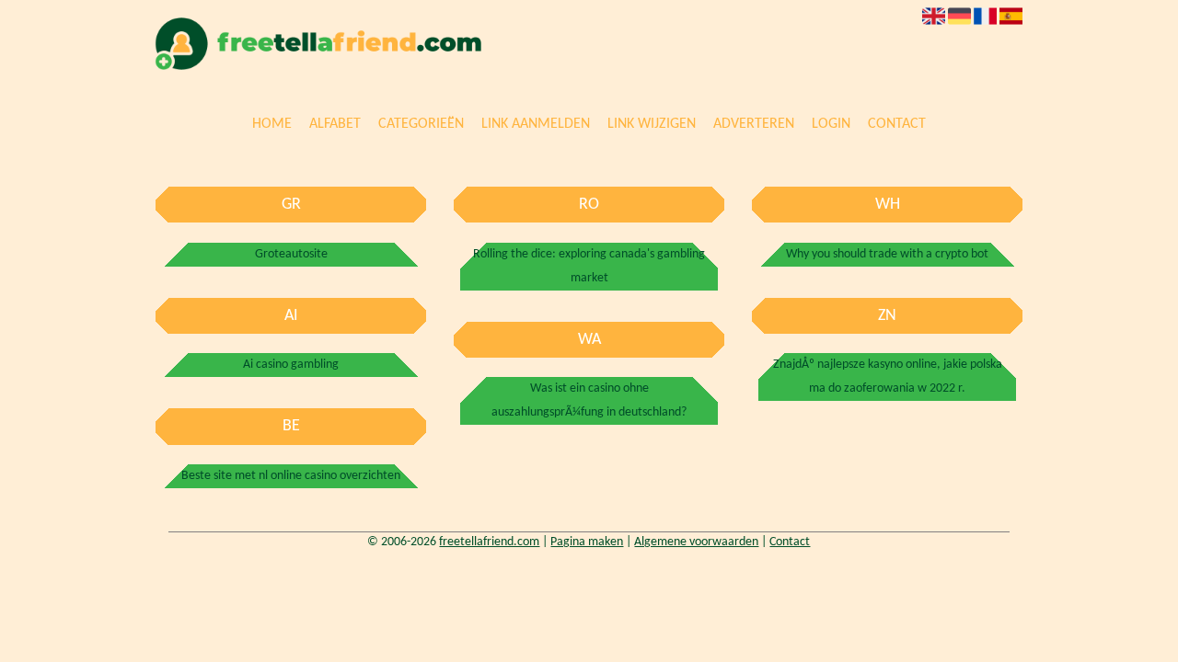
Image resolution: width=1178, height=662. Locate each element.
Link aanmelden (535, 125)
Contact (897, 125)
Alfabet (335, 125)
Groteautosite (291, 254)
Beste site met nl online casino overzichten (290, 476)
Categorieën (421, 125)
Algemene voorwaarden (696, 542)
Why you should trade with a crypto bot (887, 254)
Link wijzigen (651, 125)
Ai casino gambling (291, 364)
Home (272, 125)
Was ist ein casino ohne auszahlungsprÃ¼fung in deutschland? (589, 400)
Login (831, 125)
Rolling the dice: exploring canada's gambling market (589, 266)
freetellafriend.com (489, 542)
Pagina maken (586, 542)
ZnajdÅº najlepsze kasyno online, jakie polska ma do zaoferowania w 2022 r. (887, 376)
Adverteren (753, 125)
